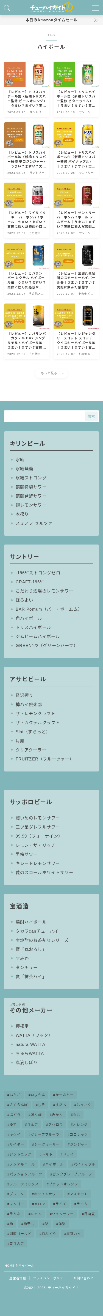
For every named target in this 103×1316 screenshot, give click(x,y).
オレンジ (80, 1125)
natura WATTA (30, 1044)
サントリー (24, 557)
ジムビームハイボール (38, 636)
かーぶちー (64, 1095)
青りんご (17, 1244)
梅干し (29, 1224)
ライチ (60, 1204)
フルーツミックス (24, 1184)
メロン (39, 1204)
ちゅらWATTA (30, 1053)
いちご (15, 1095)
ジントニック (20, 1155)
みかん (57, 1115)
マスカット (79, 1194)
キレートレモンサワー (38, 863)
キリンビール (27, 443)
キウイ (15, 1135)
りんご (32, 1125)
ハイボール (54, 1164)
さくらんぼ (19, 1105)
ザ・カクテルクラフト (38, 722)
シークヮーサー (47, 1145)
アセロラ (55, 1125)
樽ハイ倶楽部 (29, 704)
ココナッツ (79, 1135)
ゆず (13, 1125)
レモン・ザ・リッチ (36, 845)
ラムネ (15, 1214)
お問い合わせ (83, 1278)
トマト (47, 1155)
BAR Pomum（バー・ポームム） (49, 609)
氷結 (20, 459)
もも (76, 1115)
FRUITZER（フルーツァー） (45, 759)
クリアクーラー (31, 750)
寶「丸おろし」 (31, 949)
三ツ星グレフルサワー (38, 827)
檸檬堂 (22, 1026)
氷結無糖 (25, 468)
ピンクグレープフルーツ (72, 1174)
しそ (41, 1105)
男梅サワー (27, 854)
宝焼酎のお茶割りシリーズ (42, 940)
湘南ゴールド (20, 1234)
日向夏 (89, 1214)
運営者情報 (17, 1278)
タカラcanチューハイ (37, 931)
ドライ (68, 1155)
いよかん (38, 1095)
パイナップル (84, 1164)
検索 (91, 416)
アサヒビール (28, 679)
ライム (82, 1204)
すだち (60, 1105)
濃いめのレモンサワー (38, 818)
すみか (22, 958)
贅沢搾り (25, 695)
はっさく (84, 1105)
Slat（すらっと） (33, 731)
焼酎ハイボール (31, 922)
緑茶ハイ (73, 1234)
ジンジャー (79, 1145)
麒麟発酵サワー (31, 496)
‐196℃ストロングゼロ (38, 572)
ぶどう (15, 1115)
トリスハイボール (33, 627)
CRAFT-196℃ (30, 582)
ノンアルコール (22, 1164)
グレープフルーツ (45, 1135)
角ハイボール (29, 618)
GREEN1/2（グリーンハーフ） (47, 645)
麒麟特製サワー (31, 486)
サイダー (17, 1145)
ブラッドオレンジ (63, 1184)
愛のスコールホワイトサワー (45, 872)
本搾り (22, 514)
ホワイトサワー (46, 1194)
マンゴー (17, 1204)
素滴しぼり (27, 1062)
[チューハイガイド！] (51, 8)
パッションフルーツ (26, 1174)
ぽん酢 (36, 1115)
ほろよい (25, 600)
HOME (9, 1265)
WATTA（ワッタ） (34, 1035)
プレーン (17, 1194)
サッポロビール (31, 802)
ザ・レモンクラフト (36, 713)
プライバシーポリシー (49, 1278)
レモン (36, 1214)
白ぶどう (49, 1234)
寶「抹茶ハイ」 (31, 976)
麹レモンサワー (31, 505)
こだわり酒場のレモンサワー (45, 591)
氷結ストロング (31, 477)
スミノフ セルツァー (36, 523)
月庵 (20, 740)
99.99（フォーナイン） (39, 836)
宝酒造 (19, 906)
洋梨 (62, 1224)
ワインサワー (63, 1214)
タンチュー (27, 967)
